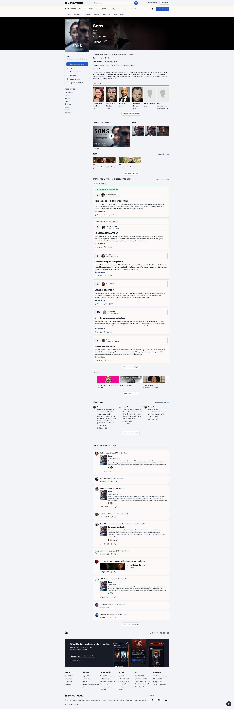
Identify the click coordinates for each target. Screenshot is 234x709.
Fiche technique (98, 69)
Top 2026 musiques (159, 676)
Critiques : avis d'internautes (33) (112, 179)
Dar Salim (122, 104)
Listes (96, 372)
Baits (101, 478)
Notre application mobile (81, 700)
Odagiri (102, 488)
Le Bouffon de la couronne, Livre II (124, 683)
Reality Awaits (157, 682)
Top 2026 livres (123, 676)
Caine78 (103, 524)
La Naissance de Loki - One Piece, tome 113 (143, 683)
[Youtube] (168, 633)
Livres (121, 672)
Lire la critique (100, 211)
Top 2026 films (70, 676)
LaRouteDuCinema (111, 226)
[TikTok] (161, 633)
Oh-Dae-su (104, 453)
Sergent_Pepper (111, 194)
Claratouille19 (111, 311)
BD (136, 672)
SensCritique (96, 22)
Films (102, 22)
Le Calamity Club (123, 679)
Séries (85, 672)
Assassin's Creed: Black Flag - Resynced (108, 683)
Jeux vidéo (105, 672)
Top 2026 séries (88, 676)
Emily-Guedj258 (105, 514)
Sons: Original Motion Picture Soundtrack (119, 65)
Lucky (84, 682)
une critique (115, 524)
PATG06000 (104, 551)
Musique (157, 672)
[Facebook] (153, 633)
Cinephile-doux (110, 255)
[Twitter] (150, 633)
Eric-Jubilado (110, 283)
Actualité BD (139, 687)
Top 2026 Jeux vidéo (107, 676)
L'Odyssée (68, 682)
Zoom (108, 339)
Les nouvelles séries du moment (90, 686)
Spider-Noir (86, 679)
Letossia (103, 604)
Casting (97, 83)
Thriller (107, 58)
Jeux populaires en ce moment (108, 688)
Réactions (98, 402)
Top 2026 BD (139, 676)
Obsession (68, 679)
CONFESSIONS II (159, 679)
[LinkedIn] (164, 633)
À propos (68, 700)
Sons (112, 22)
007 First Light (105, 679)
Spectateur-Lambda (107, 561)
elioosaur (103, 614)
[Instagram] (157, 633)
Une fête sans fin (141, 679)
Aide (104, 700)
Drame (107, 22)
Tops (95, 154)
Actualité (68, 685)
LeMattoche (104, 579)
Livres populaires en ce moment (126, 688)
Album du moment (159, 685)
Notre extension (96, 700)
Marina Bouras (149, 104)
